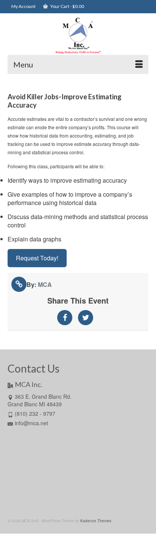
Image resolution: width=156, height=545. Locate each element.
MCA (45, 284)
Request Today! (37, 258)
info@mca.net (31, 423)
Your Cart (67, 6)
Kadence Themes (95, 520)
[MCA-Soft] (78, 35)
